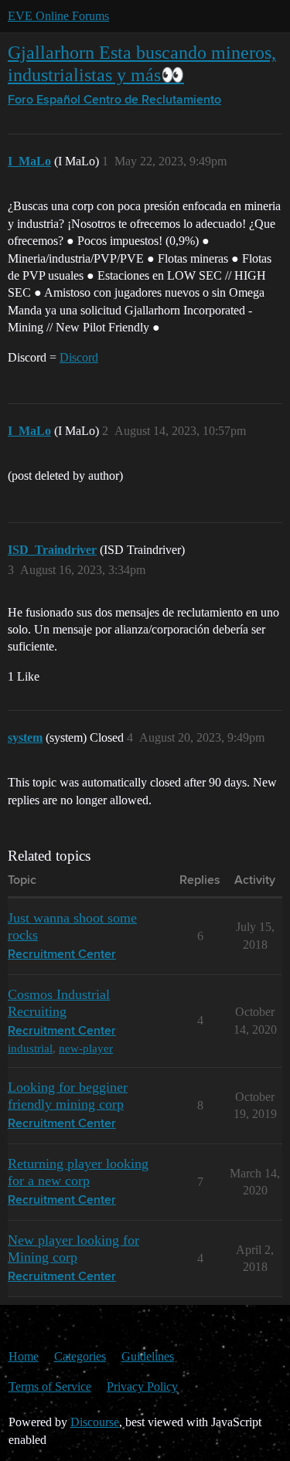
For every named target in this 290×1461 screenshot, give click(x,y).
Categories (80, 1356)
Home (24, 1356)
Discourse (94, 1422)
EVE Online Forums (58, 15)
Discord (79, 357)
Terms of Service (50, 1386)
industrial (30, 1048)
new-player (86, 1048)
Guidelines (147, 1356)
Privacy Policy (142, 1386)
